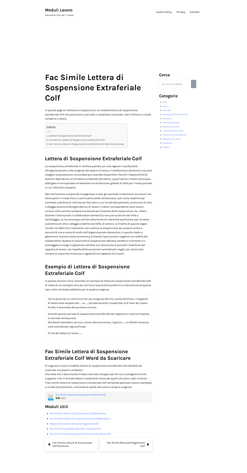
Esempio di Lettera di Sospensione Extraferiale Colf (77, 140)
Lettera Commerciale (173, 130)
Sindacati (167, 143)
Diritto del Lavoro (171, 122)
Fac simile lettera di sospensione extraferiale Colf (81, 395)
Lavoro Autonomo (171, 126)
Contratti (167, 118)
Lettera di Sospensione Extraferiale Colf (69, 135)
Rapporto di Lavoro (172, 139)
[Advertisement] (123, 43)
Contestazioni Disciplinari (175, 114)
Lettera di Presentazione (174, 135)
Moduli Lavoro (58, 10)
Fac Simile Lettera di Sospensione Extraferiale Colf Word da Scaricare (86, 144)
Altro (165, 106)
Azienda (167, 110)
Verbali (166, 147)
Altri (165, 102)
